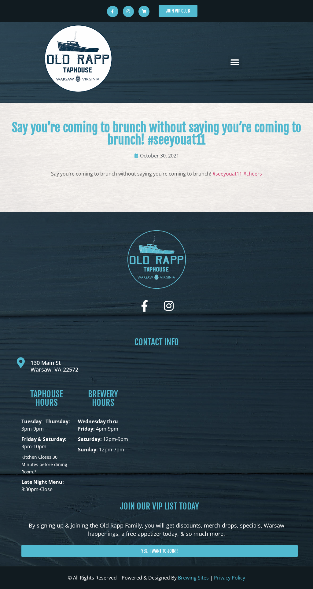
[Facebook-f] (112, 11)
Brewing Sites (193, 577)
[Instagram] (128, 11)
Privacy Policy (229, 577)
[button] (235, 62)
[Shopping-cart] (143, 11)
